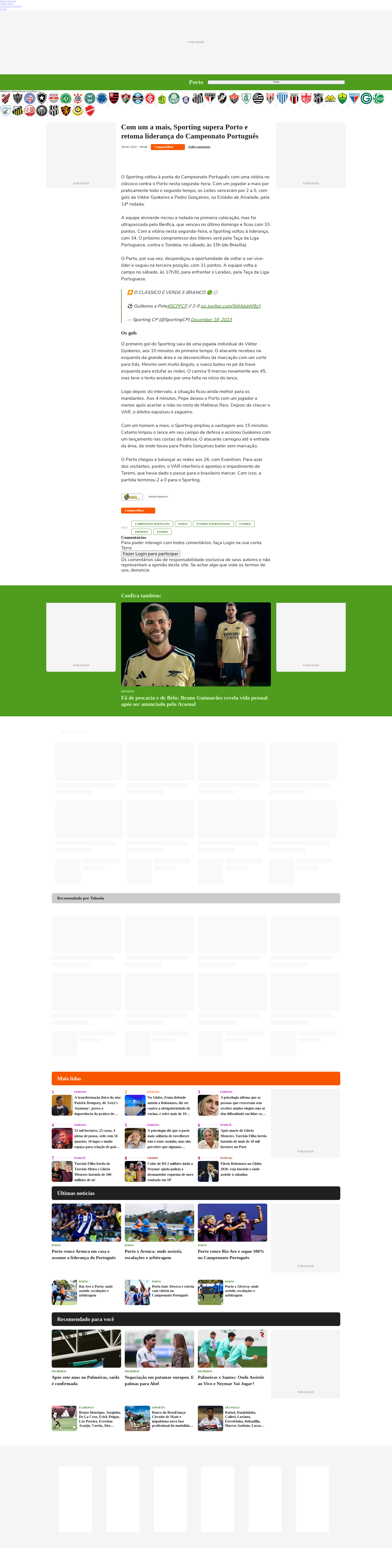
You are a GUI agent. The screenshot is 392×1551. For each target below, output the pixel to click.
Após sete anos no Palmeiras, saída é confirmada (85, 1380)
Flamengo (86, 1407)
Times (276, 82)
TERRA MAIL (6, 3)
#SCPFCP (177, 306)
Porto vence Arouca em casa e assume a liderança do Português (84, 1254)
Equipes (162, 532)
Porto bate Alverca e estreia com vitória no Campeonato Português (173, 1290)
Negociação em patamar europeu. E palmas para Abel (159, 1380)
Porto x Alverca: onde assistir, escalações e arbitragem (242, 1290)
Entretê (226, 1125)
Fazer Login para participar (150, 554)
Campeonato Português (152, 524)
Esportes (141, 532)
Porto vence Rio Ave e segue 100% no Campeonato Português (231, 1254)
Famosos (80, 1092)
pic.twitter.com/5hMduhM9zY (231, 306)
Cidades (152, 1158)
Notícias (226, 1158)
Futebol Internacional (213, 524)
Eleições (153, 1092)
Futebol (245, 524)
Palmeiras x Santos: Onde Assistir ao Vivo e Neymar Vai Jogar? (231, 1380)
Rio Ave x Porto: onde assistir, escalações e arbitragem (96, 1290)
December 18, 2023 (211, 320)
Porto (183, 524)
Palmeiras (59, 1371)
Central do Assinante (10, 6)
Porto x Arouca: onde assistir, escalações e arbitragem (153, 1254)
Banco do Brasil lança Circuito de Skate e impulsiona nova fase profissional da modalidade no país (172, 1419)
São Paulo (232, 1407)
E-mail (3, 9)
